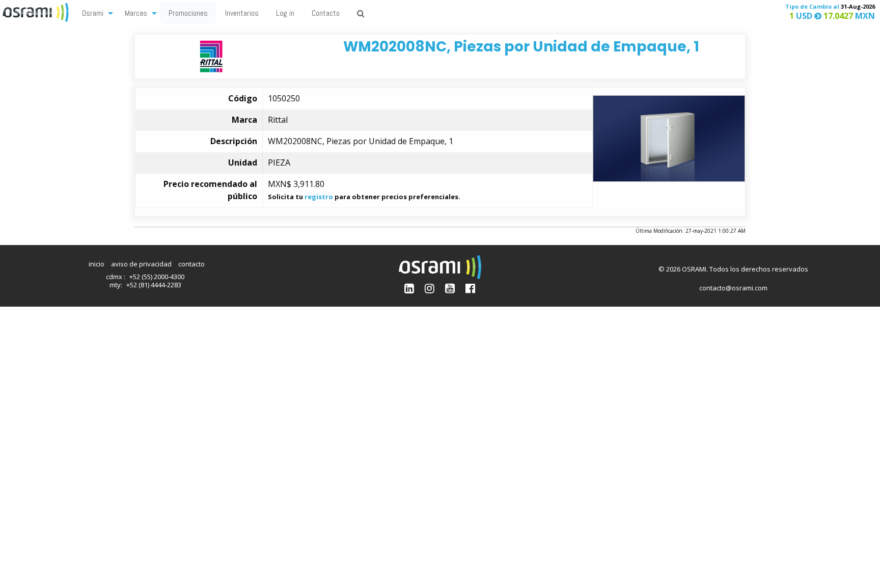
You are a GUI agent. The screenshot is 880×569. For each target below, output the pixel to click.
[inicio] (36, 11)
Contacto (326, 13)
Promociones (188, 13)
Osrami (92, 13)
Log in (285, 13)
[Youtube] (450, 288)
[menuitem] (94, 12)
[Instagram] (429, 288)
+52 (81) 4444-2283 (153, 285)
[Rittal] (211, 56)
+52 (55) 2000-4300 (156, 277)
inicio (96, 263)
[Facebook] (470, 288)
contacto (191, 263)
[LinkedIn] (409, 288)
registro (319, 196)
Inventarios (242, 13)
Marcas (136, 13)
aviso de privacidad (141, 263)
